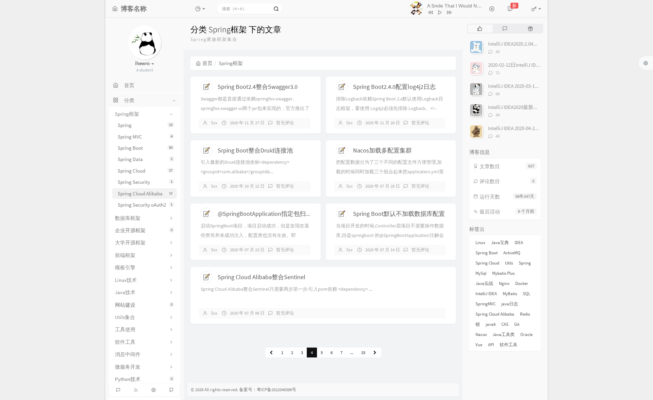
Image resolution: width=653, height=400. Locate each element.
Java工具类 (503, 334)
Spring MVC (145, 136)
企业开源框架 (143, 230)
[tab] (479, 28)
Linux (480, 242)
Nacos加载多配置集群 (382, 150)
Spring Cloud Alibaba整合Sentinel (261, 277)
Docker (521, 283)
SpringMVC (485, 304)
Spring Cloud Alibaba (145, 193)
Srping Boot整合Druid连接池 (255, 150)
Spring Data (145, 159)
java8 (491, 324)
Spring (145, 125)
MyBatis (510, 294)
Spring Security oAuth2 (145, 205)
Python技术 (143, 379)
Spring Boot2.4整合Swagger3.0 (258, 87)
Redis (525, 314)
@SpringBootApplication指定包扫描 (265, 214)
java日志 (509, 304)
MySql (480, 273)
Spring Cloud (145, 170)
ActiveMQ (511, 253)
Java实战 (484, 283)
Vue (478, 345)
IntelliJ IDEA (486, 294)
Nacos (481, 334)
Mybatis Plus (503, 273)
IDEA (519, 242)
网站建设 (143, 305)
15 (363, 352)
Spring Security (145, 182)
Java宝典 (500, 242)
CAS (504, 324)
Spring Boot (145, 148)
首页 (207, 63)
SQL (526, 294)
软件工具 (508, 345)
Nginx (504, 283)
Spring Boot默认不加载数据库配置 (399, 214)
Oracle (526, 334)
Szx (214, 123)
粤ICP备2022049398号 (276, 390)
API (491, 345)
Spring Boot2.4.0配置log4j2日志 (394, 87)
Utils (509, 263)
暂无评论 (285, 123)
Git (516, 324)
